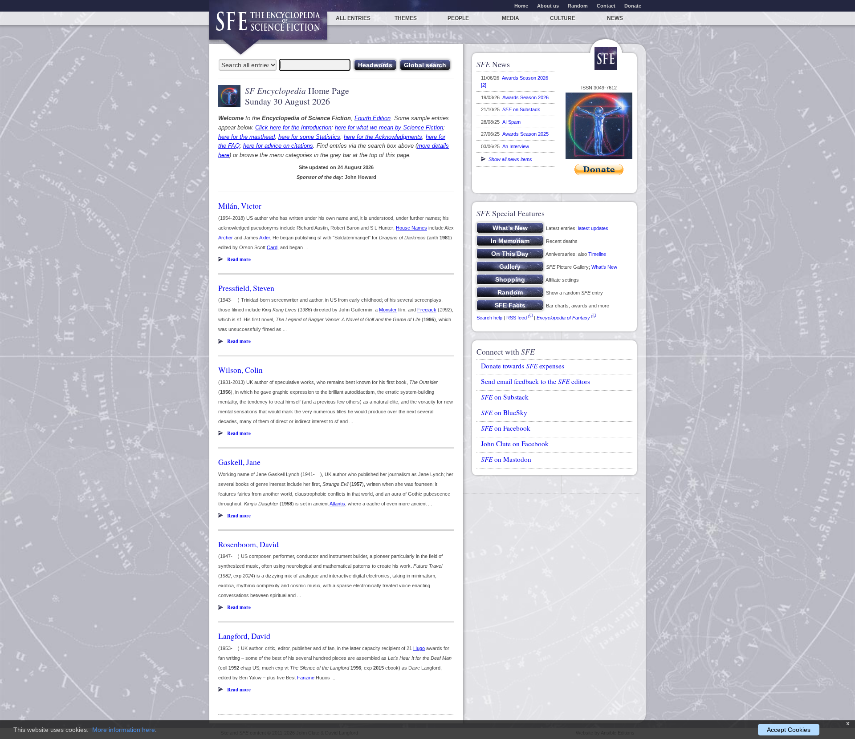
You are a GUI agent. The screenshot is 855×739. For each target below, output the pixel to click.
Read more (239, 259)
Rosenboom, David (248, 544)
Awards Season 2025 (525, 134)
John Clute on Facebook (515, 443)
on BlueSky (504, 412)
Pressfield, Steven (246, 288)
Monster (388, 309)
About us (548, 5)
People (458, 18)
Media (510, 18)
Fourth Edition (372, 118)
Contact (606, 5)
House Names (411, 227)
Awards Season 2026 (525, 97)
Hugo (419, 648)
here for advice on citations (278, 145)
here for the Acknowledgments (383, 136)
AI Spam (511, 122)
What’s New (604, 267)
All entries (353, 18)
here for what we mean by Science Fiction (389, 127)
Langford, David (244, 635)
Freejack (426, 309)
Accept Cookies (788, 729)
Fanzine (305, 677)
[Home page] (268, 26)
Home (521, 5)
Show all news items (509, 159)
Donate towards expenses (522, 365)
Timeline (597, 254)
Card (272, 247)
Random (578, 5)
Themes (406, 18)
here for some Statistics (309, 136)
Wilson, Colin (240, 369)
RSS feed (516, 317)
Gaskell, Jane (239, 461)
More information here (123, 729)
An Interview (515, 146)
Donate (632, 5)
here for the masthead (246, 136)
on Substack (521, 109)
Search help (489, 317)
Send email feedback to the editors (535, 381)
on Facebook (505, 428)
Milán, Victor (239, 205)
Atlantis (337, 503)
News (615, 18)
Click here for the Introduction (293, 127)
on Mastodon (506, 459)
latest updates (593, 228)
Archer (225, 237)
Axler (264, 237)
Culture (562, 18)
